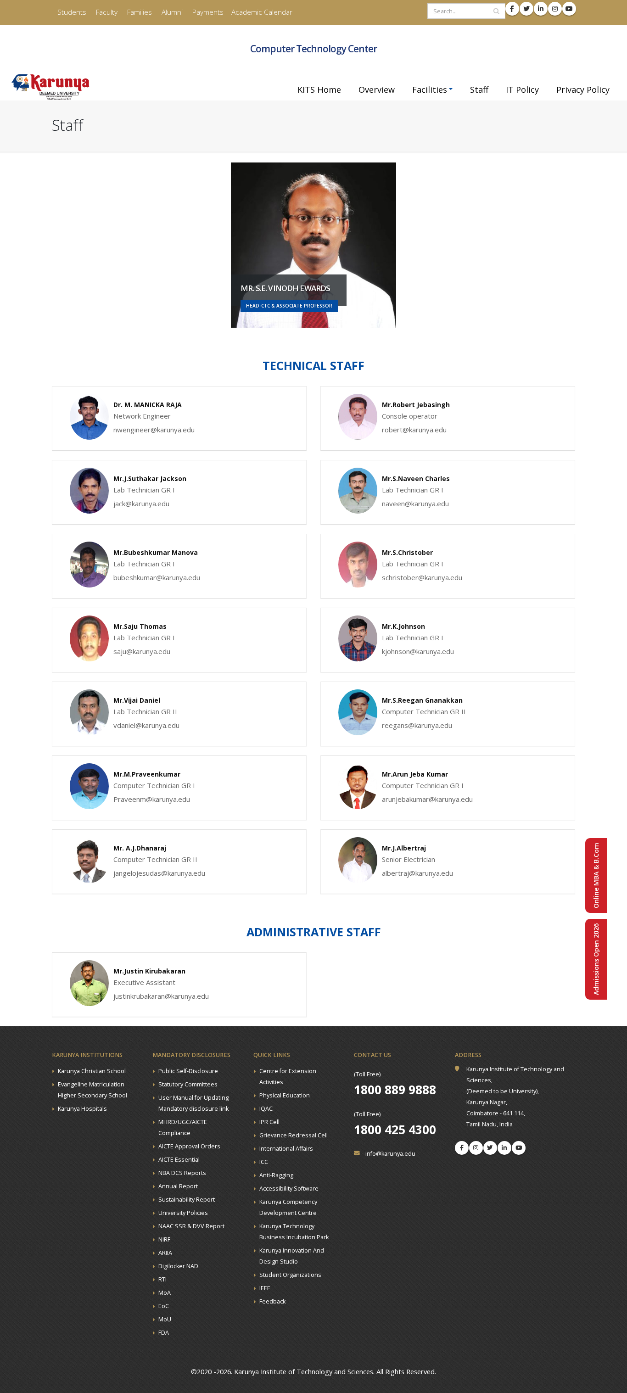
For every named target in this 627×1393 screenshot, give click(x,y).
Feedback (272, 1301)
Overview (376, 89)
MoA (164, 1293)
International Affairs (286, 1148)
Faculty (106, 12)
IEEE (264, 1288)
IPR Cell (269, 1122)
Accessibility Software (289, 1188)
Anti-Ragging (276, 1175)
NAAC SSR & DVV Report (191, 1226)
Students (71, 12)
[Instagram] (476, 1148)
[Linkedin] (504, 1148)
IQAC (266, 1109)
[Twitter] (490, 1148)
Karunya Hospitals (82, 1109)
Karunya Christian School (92, 1071)
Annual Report (178, 1186)
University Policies (183, 1213)
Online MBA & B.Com (596, 875)
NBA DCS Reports (182, 1173)
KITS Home (319, 89)
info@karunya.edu (390, 1154)
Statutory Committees (188, 1084)
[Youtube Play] (519, 1148)
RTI (162, 1279)
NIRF (164, 1239)
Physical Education (284, 1095)
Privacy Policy (583, 89)
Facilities (429, 89)
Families (138, 12)
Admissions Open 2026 (596, 959)
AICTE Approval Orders (189, 1146)
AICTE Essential (179, 1160)
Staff (479, 89)
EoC (163, 1306)
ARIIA (165, 1253)
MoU (164, 1319)
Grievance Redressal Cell (293, 1135)
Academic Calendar (261, 12)
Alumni (171, 12)
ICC (263, 1162)
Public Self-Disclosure (188, 1071)
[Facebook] (462, 1148)
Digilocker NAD (178, 1266)
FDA (163, 1333)
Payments (207, 12)
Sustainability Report (186, 1199)
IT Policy (522, 89)
